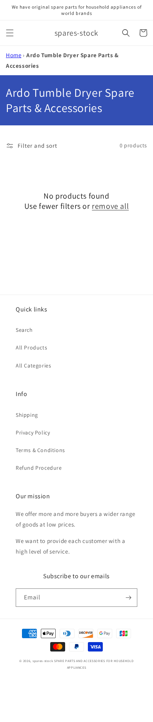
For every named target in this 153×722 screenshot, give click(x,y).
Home (13, 55)
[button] (9, 33)
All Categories (33, 365)
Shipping (27, 414)
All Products (31, 347)
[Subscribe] (128, 597)
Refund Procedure (39, 467)
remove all (110, 206)
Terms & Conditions (40, 450)
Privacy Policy (33, 432)
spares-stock (43, 661)
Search (24, 329)
